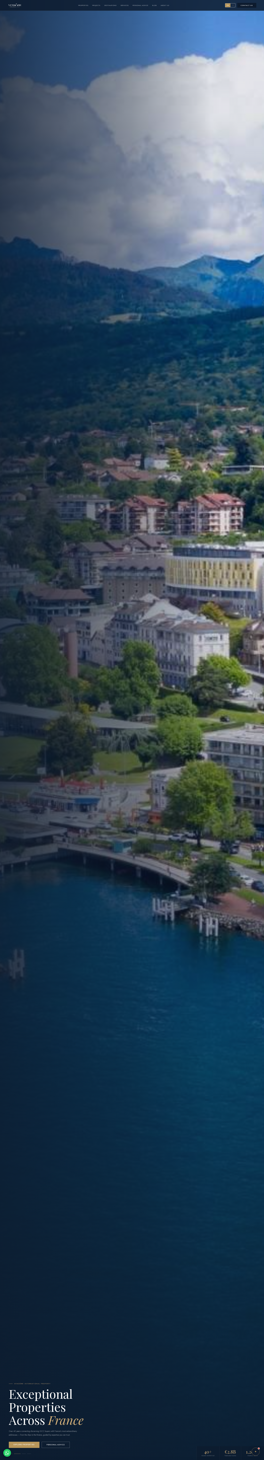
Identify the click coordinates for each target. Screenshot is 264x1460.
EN (228, 5)
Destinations (110, 5)
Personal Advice (140, 5)
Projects (96, 5)
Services (125, 5)
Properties (83, 5)
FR (233, 5)
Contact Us (247, 5)
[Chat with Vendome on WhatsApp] (7, 1453)
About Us (165, 5)
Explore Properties (24, 1445)
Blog (154, 5)
